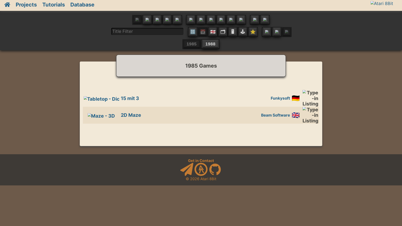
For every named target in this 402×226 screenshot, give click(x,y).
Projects (26, 4)
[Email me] (186, 174)
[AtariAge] (201, 174)
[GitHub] (215, 174)
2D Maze (131, 115)
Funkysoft (280, 98)
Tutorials (53, 4)
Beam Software (275, 115)
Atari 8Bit (208, 179)
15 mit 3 (130, 98)
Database (82, 4)
